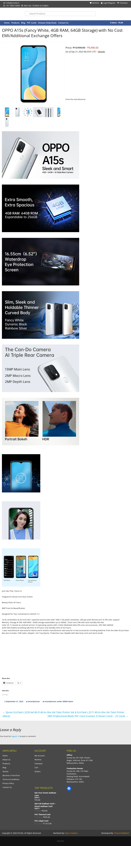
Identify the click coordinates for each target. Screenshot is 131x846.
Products (15, 22)
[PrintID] (12, 14)
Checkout (124, 3)
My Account (40, 755)
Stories (5, 771)
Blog (23, 22)
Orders (38, 771)
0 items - (116, 22)
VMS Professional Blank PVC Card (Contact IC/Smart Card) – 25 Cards (87, 716)
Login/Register (109, 3)
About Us (6, 759)
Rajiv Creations (71, 833)
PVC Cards (31, 22)
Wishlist (95, 3)
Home (7, 22)
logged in (15, 736)
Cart (36, 767)
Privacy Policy (8, 783)
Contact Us (63, 22)
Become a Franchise (11, 775)
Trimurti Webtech (121, 833)
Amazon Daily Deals (47, 22)
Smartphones (34, 701)
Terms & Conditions (11, 779)
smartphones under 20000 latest (58, 701)
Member (61, 841)
